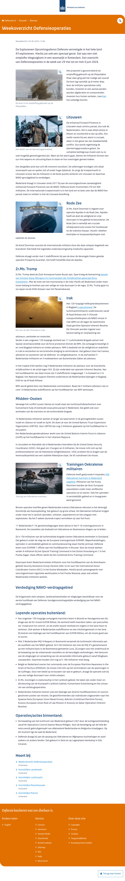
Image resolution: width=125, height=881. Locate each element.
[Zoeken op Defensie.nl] (120, 21)
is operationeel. (85, 307)
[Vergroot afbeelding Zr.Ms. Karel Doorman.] (60, 204)
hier (104, 96)
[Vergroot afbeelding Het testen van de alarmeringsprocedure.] (60, 118)
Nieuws (33, 20)
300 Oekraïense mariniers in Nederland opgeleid (87, 478)
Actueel (23, 20)
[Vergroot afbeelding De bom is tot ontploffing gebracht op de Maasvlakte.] (60, 72)
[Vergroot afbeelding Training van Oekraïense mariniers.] (60, 465)
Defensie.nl (10, 20)
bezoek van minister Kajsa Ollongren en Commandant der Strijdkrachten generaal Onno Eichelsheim (62, 278)
